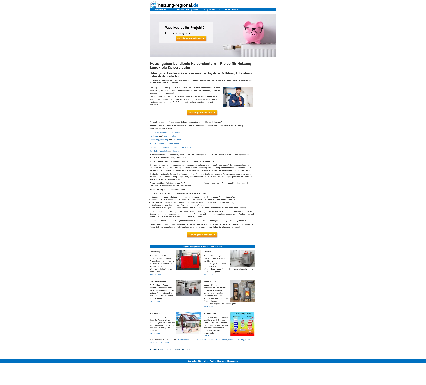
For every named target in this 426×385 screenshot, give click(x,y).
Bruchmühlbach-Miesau (187, 339)
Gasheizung (154, 139)
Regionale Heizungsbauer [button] (187, 9)
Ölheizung (164, 139)
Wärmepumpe (155, 147)
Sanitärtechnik (162, 151)
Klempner (176, 151)
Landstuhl (232, 339)
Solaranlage (174, 143)
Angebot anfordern (212, 9)
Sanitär (152, 151)
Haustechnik (186, 147)
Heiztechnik (162, 132)
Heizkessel (154, 136)
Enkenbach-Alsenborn (206, 339)
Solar (152, 143)
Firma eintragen (231, 9)
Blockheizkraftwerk (169, 147)
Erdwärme (177, 139)
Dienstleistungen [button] (162, 9)
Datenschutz (233, 361)
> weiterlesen (209, 274)
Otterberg (240, 339)
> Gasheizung (155, 274)
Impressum (222, 361)
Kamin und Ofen (169, 136)
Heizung (153, 132)
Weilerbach (164, 342)
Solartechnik (160, 143)
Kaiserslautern (221, 339)
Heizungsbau (176, 132)
